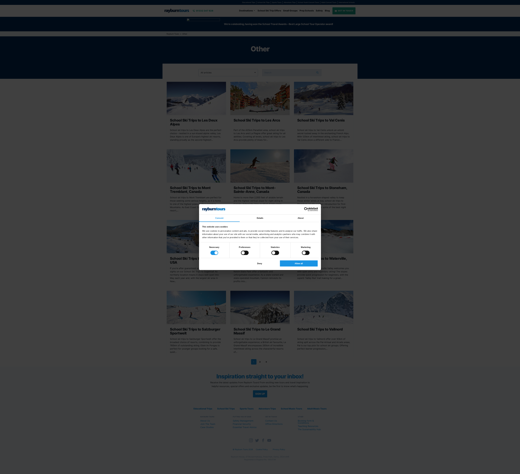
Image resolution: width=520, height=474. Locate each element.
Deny (259, 263)
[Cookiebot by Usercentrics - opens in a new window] (306, 209)
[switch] (245, 253)
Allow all (299, 263)
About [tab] (301, 218)
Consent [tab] (219, 218)
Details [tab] (260, 218)
